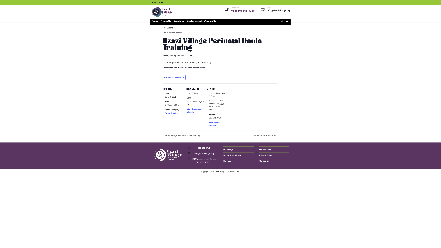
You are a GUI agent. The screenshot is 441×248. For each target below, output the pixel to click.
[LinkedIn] (155, 2)
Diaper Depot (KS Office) (264, 135)
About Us (166, 21)
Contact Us (210, 21)
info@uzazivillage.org (279, 10)
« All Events (168, 27)
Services (179, 21)
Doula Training (171, 113)
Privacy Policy (265, 155)
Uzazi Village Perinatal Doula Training (182, 135)
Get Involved (194, 21)
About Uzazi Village (232, 155)
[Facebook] (153, 2)
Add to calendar (174, 77)
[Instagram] (159, 2)
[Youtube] (162, 2)
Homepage (228, 149)
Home (155, 21)
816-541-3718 (204, 148)
